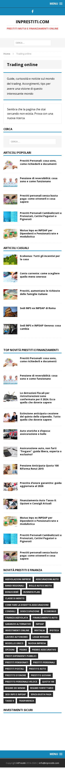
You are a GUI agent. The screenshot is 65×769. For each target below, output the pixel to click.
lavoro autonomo (16, 636)
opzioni (10, 649)
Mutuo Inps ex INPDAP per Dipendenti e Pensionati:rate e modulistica (39, 233)
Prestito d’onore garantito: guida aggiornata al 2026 (41, 484)
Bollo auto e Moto (40, 585)
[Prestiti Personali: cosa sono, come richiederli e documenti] (10, 167)
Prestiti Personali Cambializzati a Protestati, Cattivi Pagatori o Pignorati (41, 216)
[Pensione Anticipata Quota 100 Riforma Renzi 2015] (10, 472)
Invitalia (39, 630)
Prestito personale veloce (21, 681)
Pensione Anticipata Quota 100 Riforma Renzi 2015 (39, 467)
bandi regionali (14, 585)
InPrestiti (21, 763)
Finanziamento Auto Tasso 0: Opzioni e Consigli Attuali (38, 502)
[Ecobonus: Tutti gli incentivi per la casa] (10, 262)
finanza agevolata (16, 617)
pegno (23, 649)
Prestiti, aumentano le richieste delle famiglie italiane (40, 292)
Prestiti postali (14, 668)
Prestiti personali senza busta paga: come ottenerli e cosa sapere (39, 198)
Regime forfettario (41, 688)
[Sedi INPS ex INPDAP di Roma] (10, 315)
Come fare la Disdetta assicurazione (27, 604)
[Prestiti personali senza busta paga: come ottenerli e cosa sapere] (10, 202)
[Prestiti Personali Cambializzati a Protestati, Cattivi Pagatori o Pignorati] (10, 219)
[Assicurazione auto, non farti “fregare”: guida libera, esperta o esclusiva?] (10, 455)
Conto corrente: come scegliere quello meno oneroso (40, 275)
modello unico (14, 643)
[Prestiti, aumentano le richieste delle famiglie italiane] (10, 297)
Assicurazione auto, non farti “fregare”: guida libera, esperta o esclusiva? (41, 451)
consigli (10, 611)
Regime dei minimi (15, 688)
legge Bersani (41, 636)
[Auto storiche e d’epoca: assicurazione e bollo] (10, 437)
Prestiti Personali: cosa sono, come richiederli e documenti (38, 162)
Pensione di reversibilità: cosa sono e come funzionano (38, 180)
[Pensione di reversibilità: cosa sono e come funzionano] (10, 185)
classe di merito (14, 598)
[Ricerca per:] (32, 42)
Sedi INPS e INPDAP (15, 694)
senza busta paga (41, 694)
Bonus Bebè (12, 592)
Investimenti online (17, 630)
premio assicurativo (44, 649)
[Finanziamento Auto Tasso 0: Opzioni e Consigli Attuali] (10, 507)
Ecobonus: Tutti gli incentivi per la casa (40, 257)
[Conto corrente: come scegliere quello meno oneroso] (10, 280)
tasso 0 (9, 700)
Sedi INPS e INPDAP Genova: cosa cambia (40, 327)
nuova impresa (37, 643)
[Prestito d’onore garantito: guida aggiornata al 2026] (10, 489)
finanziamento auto (45, 617)
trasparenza (26, 700)
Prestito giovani (41, 675)
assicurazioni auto (47, 579)
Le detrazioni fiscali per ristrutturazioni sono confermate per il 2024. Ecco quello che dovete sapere (37, 397)
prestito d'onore (15, 675)
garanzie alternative (18, 624)
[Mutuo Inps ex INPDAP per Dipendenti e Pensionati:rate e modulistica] (10, 237)
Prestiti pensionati (16, 662)
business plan (31, 592)
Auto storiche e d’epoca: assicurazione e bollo (35, 432)
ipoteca (54, 630)
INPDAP (40, 624)
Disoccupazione (29, 611)
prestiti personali (44, 662)
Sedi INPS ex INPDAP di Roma (38, 308)
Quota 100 (48, 681)
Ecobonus (50, 611)
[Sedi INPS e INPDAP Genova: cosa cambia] (10, 332)
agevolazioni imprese (18, 579)
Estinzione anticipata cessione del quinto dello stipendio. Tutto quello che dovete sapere (40, 416)
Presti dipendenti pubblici (20, 656)
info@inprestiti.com (49, 763)
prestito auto (37, 668)
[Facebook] (32, 11)
